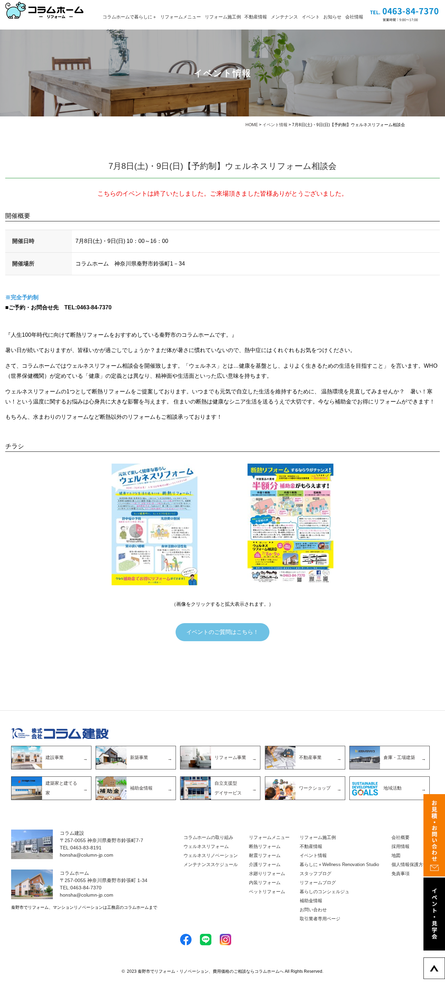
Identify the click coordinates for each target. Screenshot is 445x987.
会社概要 (400, 837)
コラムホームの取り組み (208, 837)
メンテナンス (284, 16)
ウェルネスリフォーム (206, 846)
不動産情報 (255, 16)
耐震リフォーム (265, 855)
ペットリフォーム (267, 891)
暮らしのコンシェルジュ (324, 891)
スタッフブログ (315, 873)
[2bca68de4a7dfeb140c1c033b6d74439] (154, 524)
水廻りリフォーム (267, 873)
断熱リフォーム (265, 846)
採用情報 (400, 846)
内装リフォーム (265, 882)
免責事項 (400, 873)
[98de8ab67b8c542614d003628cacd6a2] (290, 524)
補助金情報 (311, 900)
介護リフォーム (265, 864)
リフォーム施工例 (223, 16)
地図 (395, 855)
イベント (311, 16)
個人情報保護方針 (409, 864)
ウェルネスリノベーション (211, 855)
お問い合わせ (313, 909)
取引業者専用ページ (320, 918)
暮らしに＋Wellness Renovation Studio (339, 864)
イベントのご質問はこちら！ (222, 632)
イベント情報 (313, 855)
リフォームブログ (318, 882)
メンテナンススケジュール (211, 864)
